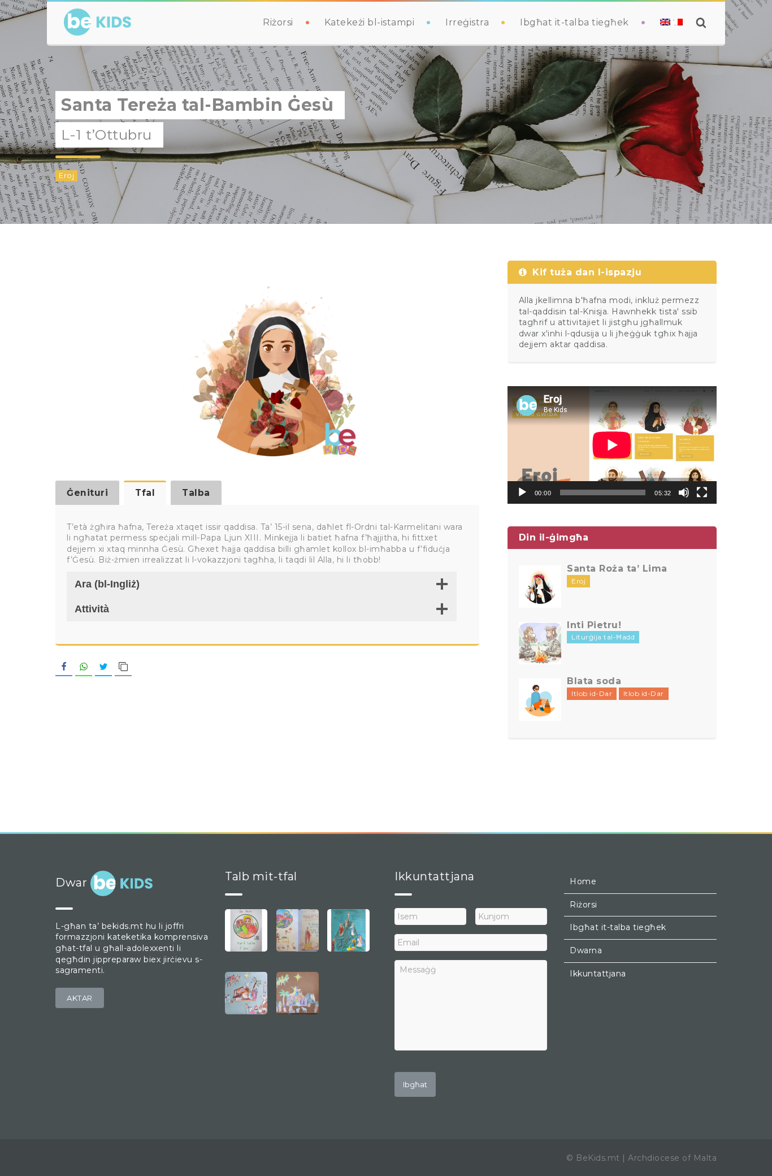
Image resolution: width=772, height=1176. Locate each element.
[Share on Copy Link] (123, 667)
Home (583, 881)
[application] (612, 445)
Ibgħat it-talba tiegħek (574, 22)
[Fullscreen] (702, 492)
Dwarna (586, 950)
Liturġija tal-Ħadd (603, 637)
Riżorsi (278, 22)
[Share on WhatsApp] (83, 667)
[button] (79, 998)
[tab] (87, 493)
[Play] (522, 492)
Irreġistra (467, 22)
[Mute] (683, 492)
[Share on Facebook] (63, 667)
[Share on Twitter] (103, 667)
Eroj (66, 175)
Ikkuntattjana (598, 974)
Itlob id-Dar (591, 693)
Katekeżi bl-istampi (369, 22)
